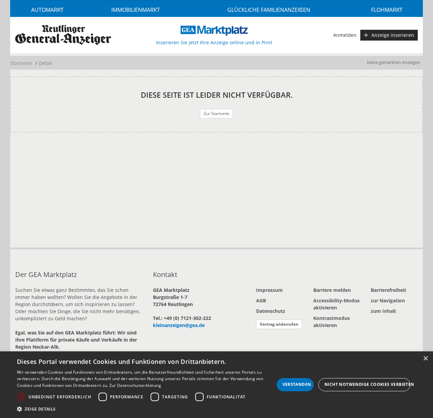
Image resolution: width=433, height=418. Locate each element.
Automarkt (47, 10)
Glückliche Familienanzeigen (268, 10)
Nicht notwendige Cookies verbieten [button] (367, 384)
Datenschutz (270, 311)
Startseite (21, 63)
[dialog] (216, 384)
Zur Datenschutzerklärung (135, 385)
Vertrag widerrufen (279, 324)
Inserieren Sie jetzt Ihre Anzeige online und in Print (214, 42)
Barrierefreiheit (388, 290)
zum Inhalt (383, 311)
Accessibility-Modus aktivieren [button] (336, 304)
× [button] (425, 358)
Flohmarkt (387, 10)
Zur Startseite (216, 113)
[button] (145, 409)
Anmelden (345, 35)
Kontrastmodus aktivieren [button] (331, 321)
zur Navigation (388, 300)
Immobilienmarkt (135, 10)
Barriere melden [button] (332, 290)
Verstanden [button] (296, 384)
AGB (261, 300)
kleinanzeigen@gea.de (179, 325)
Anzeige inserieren (392, 35)
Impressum (269, 290)
